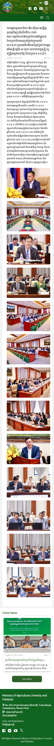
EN (46, 3)
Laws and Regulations (13, 721)
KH (40, 3)
